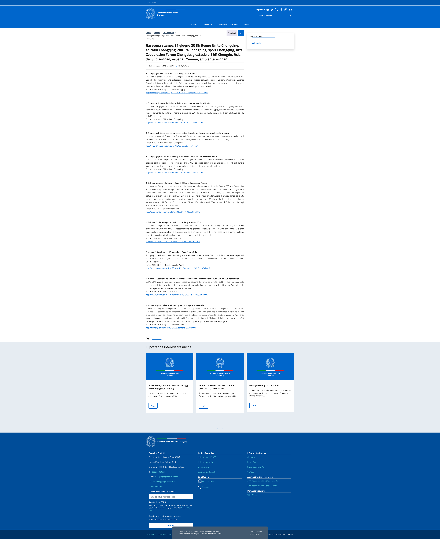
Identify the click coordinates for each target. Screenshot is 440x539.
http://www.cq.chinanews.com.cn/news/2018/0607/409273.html (174, 172)
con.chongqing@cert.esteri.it (164, 481)
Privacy (183, 508)
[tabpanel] (169, 390)
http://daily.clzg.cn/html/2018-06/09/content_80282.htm (171, 327)
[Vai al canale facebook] (280, 9)
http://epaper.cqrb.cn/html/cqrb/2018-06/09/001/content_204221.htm (177, 92)
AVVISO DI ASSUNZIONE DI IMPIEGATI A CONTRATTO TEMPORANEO (218, 387)
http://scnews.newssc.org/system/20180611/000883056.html (173, 211)
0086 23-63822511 (160, 471)
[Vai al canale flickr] (290, 9)
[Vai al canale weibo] (267, 9)
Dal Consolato (168, 32)
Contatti (250, 471)
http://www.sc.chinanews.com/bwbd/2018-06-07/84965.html (173, 241)
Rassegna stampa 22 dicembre (264, 385)
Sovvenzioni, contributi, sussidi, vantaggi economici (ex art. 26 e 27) (168, 387)
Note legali (150, 534)
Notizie (157, 32)
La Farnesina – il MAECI (207, 457)
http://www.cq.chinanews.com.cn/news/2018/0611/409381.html (174, 122)
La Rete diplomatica (205, 462)
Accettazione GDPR (157, 502)
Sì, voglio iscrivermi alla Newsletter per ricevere (165, 516)
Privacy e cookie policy (166, 534)
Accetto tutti (256, 534)
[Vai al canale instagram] (285, 9)
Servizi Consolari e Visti (256, 467)
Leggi (154, 405)
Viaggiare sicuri (203, 467)
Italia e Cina (251, 462)
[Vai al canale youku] (271, 9)
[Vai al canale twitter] (276, 9)
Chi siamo (251, 457)
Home (148, 32)
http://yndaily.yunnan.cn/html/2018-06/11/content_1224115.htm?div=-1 (178, 268)
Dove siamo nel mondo (207, 471)
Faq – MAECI (252, 494)
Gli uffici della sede (156, 486)
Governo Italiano (151, 2)
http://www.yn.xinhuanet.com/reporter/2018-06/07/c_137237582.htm (177, 294)
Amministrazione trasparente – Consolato (263, 480)
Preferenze (256, 531)
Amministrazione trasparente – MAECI (262, 485)
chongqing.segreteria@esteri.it (166, 476)
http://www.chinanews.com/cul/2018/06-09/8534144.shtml (172, 145)
